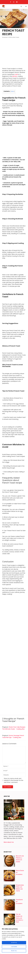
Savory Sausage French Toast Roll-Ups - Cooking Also (13, 736)
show (12, 91)
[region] (14, 940)
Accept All (14, 942)
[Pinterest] (17, 2)
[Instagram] (13, 2)
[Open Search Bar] (21, 6)
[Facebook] (10, 2)
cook (16, 74)
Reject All (14, 950)
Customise (14, 946)
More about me (9, 842)
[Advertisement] (14, 53)
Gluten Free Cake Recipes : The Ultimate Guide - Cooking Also (14, 728)
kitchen (14, 76)
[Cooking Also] (3, 6)
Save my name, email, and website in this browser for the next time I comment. (13, 780)
